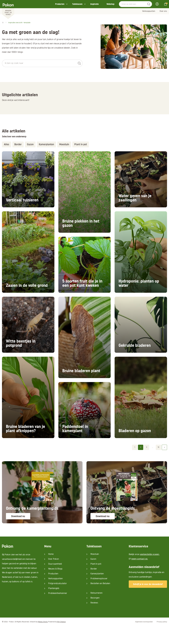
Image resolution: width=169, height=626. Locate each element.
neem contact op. (139, 559)
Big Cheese (61, 622)
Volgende (164, 447)
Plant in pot (95, 564)
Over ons (163, 11)
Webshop (110, 4)
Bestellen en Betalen (100, 583)
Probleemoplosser (98, 579)
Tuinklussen (77, 4)
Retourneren (96, 593)
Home (51, 554)
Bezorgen (95, 598)
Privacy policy (162, 622)
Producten (59, 4)
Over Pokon (53, 559)
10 (158, 447)
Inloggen (158, 4)
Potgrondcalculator (57, 583)
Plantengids (53, 588)
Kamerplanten (97, 574)
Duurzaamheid (55, 564)
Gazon (93, 559)
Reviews (94, 603)
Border (93, 569)
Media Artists (43, 622)
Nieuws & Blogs (55, 569)
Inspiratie (94, 4)
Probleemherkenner (57, 593)
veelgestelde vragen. (149, 554)
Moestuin (94, 554)
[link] (28, 179)
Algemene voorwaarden (144, 622)
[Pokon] (8, 9)
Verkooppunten (148, 11)
